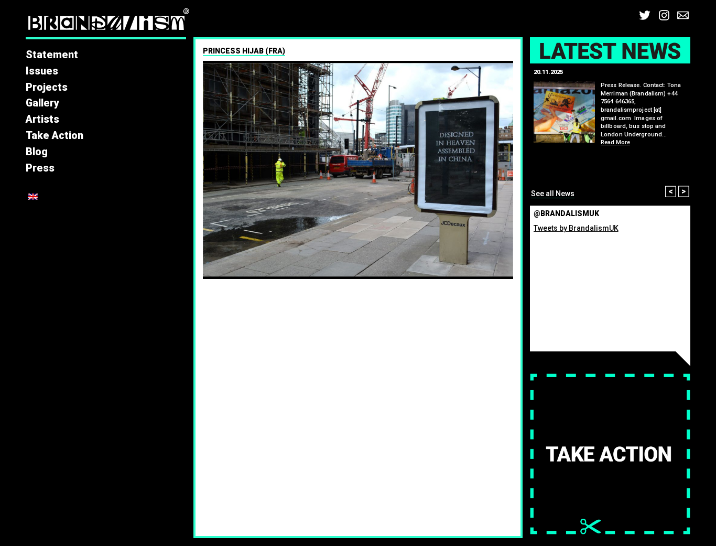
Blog (37, 152)
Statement (52, 55)
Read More (615, 142)
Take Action (54, 136)
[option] (358, 170)
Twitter (644, 15)
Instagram (664, 15)
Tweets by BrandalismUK (576, 228)
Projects (47, 87)
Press (40, 168)
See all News (552, 193)
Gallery (42, 103)
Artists (42, 119)
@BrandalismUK (566, 213)
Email (683, 15)
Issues (42, 71)
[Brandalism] (109, 22)
